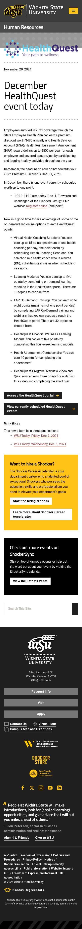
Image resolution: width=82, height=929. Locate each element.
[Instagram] (41, 788)
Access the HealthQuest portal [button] (30, 395)
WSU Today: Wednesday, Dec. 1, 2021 (40, 444)
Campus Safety (54, 864)
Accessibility (12, 868)
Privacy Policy (32, 859)
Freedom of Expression (35, 855)
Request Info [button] (41, 692)
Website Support (62, 868)
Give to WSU (44, 838)
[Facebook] (22, 788)
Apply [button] (41, 714)
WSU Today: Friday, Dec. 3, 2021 (36, 436)
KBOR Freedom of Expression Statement (30, 873)
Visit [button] (41, 703)
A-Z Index (10, 855)
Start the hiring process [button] (31, 501)
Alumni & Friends (16, 838)
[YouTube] (50, 788)
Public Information (36, 868)
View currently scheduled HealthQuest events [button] (36, 409)
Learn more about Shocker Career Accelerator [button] (39, 514)
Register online (36, 206)
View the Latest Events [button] (30, 581)
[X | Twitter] (31, 788)
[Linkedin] (59, 788)
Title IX (36, 864)
